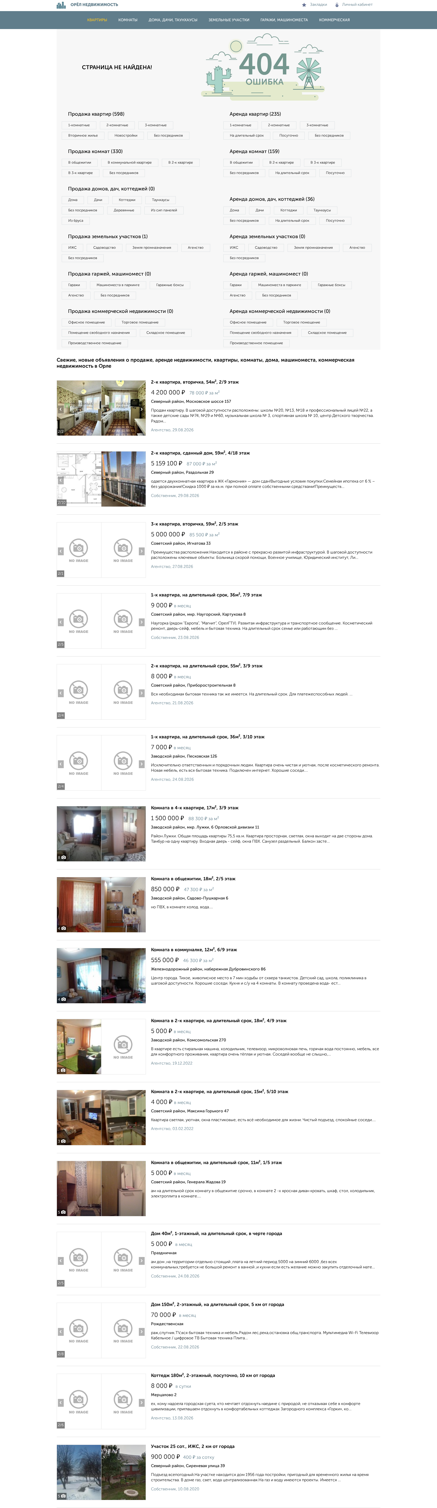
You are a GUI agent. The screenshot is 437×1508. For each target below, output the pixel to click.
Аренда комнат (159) (254, 151)
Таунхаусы (160, 200)
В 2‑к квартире (180, 162)
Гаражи (74, 285)
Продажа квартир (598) (96, 114)
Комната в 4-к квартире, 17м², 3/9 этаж (194, 808)
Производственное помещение (94, 343)
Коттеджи (127, 200)
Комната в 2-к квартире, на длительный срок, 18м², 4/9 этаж (219, 1021)
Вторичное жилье (83, 135)
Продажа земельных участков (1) (108, 236)
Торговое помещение (140, 322)
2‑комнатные (117, 125)
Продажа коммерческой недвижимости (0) (120, 311)
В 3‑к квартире (80, 173)
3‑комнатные (156, 125)
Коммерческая (334, 20)
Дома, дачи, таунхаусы (173, 20)
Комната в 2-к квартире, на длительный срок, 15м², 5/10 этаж (219, 1092)
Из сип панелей (164, 210)
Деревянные (124, 210)
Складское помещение (165, 333)
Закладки (318, 5)
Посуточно (288, 135)
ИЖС (72, 247)
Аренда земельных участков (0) (267, 236)
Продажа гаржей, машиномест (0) (109, 274)
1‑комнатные (79, 125)
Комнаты (128, 20)
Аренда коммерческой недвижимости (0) (280, 311)
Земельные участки (229, 20)
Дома (72, 200)
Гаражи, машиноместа (284, 20)
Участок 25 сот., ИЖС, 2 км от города (193, 1446)
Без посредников (168, 135)
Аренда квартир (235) (255, 114)
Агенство (196, 247)
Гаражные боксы (170, 285)
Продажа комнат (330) (95, 151)
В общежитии (79, 162)
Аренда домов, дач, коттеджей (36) (272, 199)
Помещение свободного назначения (99, 333)
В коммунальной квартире (130, 162)
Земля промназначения (152, 247)
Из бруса (75, 220)
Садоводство (104, 247)
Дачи (98, 200)
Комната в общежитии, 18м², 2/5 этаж (193, 879)
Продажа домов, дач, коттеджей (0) (111, 189)
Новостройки (126, 135)
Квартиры (97, 20)
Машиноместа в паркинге (118, 285)
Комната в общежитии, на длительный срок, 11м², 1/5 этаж (216, 1163)
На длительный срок (247, 135)
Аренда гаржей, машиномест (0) (269, 274)
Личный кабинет (357, 5)
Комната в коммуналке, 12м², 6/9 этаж (194, 950)
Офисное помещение (86, 322)
